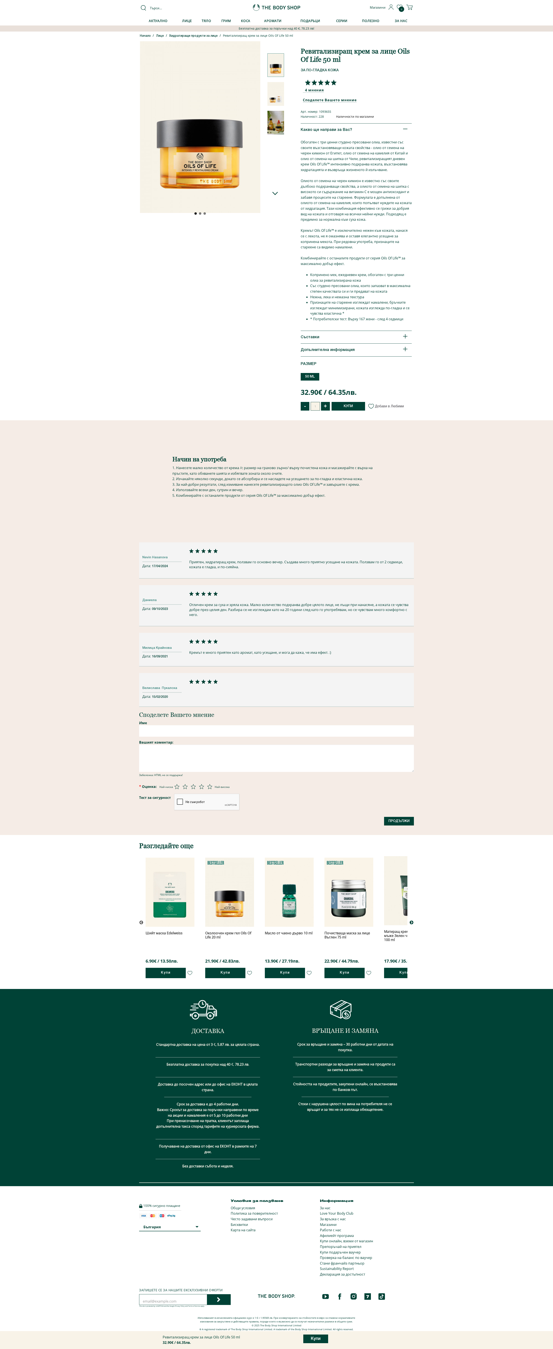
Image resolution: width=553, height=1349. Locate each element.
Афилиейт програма (337, 1235)
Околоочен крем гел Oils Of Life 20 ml (228, 935)
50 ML (310, 376)
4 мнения (314, 90)
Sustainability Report (337, 1268)
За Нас (401, 21)
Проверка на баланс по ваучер (346, 1257)
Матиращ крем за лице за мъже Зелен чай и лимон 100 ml (405, 935)
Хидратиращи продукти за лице (193, 36)
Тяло (206, 21)
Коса (246, 21)
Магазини (328, 1224)
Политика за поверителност (254, 1213)
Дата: (147, 565)
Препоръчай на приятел (340, 1246)
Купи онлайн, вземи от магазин (346, 1241)
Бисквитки (239, 1224)
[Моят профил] (391, 8)
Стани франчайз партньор (342, 1263)
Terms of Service (194, 1306)
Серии (341, 21)
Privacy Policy (180, 1306)
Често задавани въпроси (252, 1219)
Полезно (370, 21)
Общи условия (243, 1208)
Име (143, 723)
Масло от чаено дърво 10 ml (289, 933)
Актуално (158, 21)
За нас (325, 1208)
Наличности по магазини (355, 116)
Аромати (272, 21)
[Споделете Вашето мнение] (320, 82)
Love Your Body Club (336, 1213)
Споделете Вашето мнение (330, 100)
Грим (226, 21)
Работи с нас (330, 1230)
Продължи (399, 821)
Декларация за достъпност (342, 1274)
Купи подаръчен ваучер (340, 1252)
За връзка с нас (333, 1219)
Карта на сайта (243, 1230)
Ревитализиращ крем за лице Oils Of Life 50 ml (258, 35)
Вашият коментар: (156, 742)
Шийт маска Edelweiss (164, 933)
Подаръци (310, 21)
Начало (145, 36)
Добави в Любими (389, 406)
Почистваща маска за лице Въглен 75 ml (347, 935)
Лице (187, 21)
